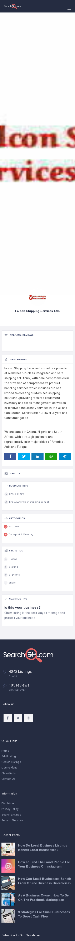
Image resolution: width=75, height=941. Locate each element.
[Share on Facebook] (10, 456)
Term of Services (12, 820)
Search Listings (11, 761)
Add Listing (8, 756)
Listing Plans (9, 767)
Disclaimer (8, 803)
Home (5, 750)
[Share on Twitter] (24, 456)
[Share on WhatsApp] (51, 456)
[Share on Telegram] (65, 456)
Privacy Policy (9, 809)
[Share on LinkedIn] (37, 456)
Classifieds (8, 773)
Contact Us (8, 778)
